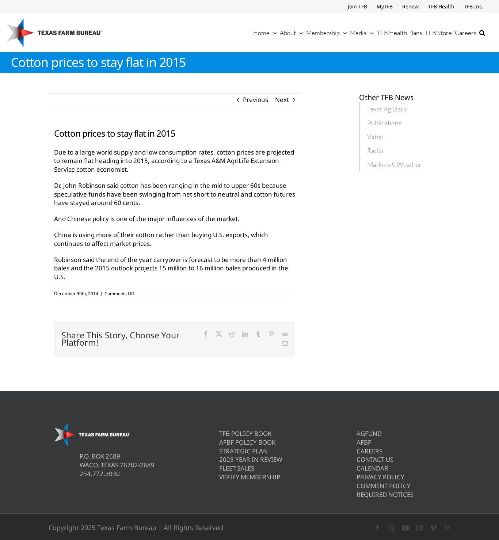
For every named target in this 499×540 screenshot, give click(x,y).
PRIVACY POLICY (380, 477)
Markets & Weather (394, 164)
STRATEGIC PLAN (243, 451)
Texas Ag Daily (387, 109)
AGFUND (369, 433)
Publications (384, 123)
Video (375, 137)
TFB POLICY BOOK (245, 433)
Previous (255, 99)
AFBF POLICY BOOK (247, 442)
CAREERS (369, 451)
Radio (375, 151)
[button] (482, 32)
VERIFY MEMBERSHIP (249, 477)
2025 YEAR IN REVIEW (250, 459)
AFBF (364, 442)
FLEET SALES (236, 468)
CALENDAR (372, 468)
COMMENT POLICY (384, 486)
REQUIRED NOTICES (385, 494)
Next (282, 99)
